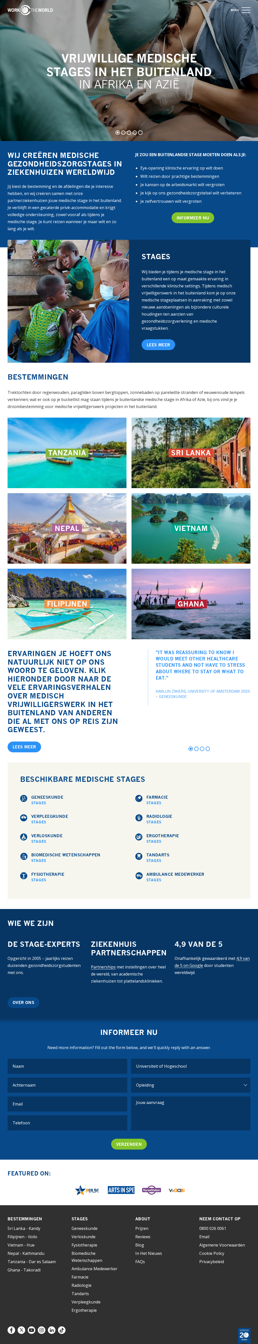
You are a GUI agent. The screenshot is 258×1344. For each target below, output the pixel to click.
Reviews (142, 1236)
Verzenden (129, 1144)
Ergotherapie (162, 838)
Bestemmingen (25, 1218)
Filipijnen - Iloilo (22, 1236)
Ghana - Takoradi (24, 1270)
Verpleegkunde (49, 819)
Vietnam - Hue (21, 1245)
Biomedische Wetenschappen (66, 857)
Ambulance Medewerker (175, 877)
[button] (246, 10)
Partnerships (103, 967)
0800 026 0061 (212, 1228)
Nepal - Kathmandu (26, 1253)
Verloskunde (46, 838)
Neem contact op (220, 1218)
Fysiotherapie (47, 877)
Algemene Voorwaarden (222, 1245)
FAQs (140, 1261)
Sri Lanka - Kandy (24, 1228)
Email (204, 1236)
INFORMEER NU (193, 217)
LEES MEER (158, 344)
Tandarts (157, 857)
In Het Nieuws (148, 1253)
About (142, 1218)
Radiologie (159, 819)
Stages (80, 1218)
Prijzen (141, 1228)
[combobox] (191, 1066)
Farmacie (157, 800)
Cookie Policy (211, 1253)
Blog (139, 1245)
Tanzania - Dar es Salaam (32, 1261)
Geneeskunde (47, 800)
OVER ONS (23, 1002)
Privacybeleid (211, 1261)
